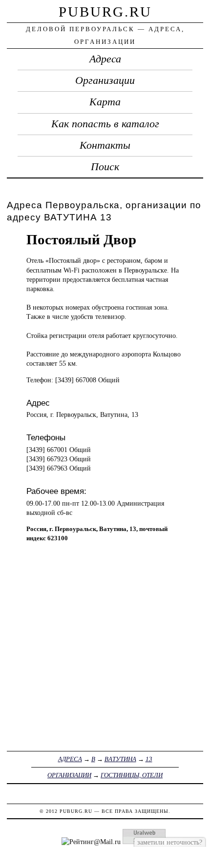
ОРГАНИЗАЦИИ (69, 775)
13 (149, 759)
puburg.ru (105, 12)
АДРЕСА (70, 759)
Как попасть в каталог (105, 124)
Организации (105, 80)
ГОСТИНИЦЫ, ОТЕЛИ (132, 775)
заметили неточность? (169, 842)
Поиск (105, 167)
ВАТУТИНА (120, 759)
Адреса (105, 59)
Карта (105, 102)
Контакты (105, 145)
